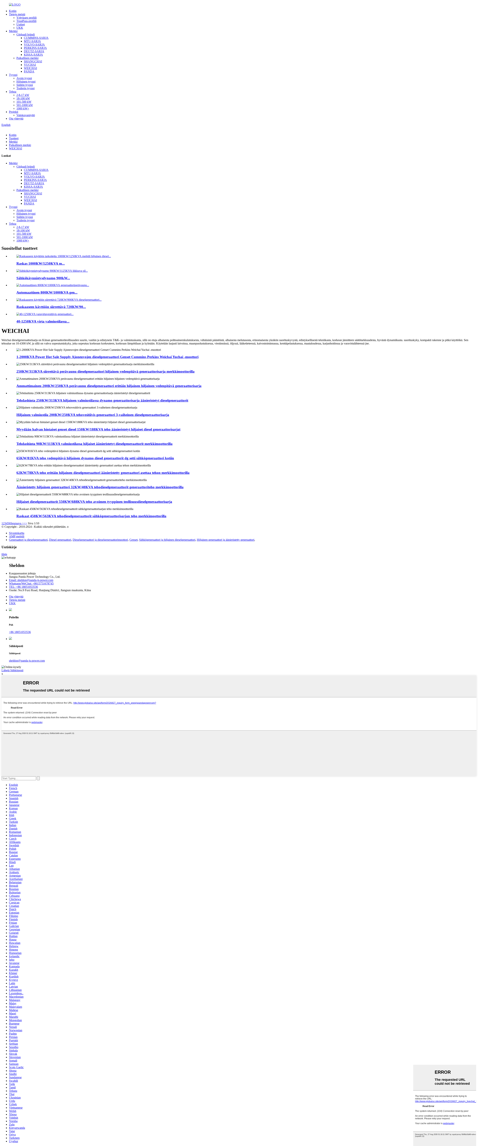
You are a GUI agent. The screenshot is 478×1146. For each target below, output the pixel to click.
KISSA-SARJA (33, 54)
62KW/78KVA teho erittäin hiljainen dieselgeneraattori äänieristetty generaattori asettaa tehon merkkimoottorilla (103, 473)
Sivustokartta (16, 533)
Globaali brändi (25, 34)
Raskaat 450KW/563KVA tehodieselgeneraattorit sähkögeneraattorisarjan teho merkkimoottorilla (91, 516)
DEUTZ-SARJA (34, 51)
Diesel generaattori (60, 539)
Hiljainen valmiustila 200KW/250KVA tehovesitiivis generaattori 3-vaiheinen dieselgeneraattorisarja (92, 415)
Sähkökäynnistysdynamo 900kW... (43, 278)
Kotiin (12, 11)
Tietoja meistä (17, 14)
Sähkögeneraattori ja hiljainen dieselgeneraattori (167, 539)
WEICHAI (30, 68)
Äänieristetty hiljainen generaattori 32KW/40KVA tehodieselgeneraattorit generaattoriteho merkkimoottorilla (100, 487)
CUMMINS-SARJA (36, 37)
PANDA (29, 71)
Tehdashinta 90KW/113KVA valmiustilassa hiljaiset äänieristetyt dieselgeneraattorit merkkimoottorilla (94, 444)
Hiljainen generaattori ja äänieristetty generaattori (225, 539)
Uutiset (20, 24)
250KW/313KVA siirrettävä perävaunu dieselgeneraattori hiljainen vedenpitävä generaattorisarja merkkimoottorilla (105, 371)
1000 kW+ (22, 108)
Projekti (13, 111)
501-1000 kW (24, 105)
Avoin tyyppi (24, 78)
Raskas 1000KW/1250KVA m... (40, 263)
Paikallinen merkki (27, 58)
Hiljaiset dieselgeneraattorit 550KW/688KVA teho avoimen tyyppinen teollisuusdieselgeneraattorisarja (94, 502)
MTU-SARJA (32, 41)
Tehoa (12, 91)
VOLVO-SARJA (34, 44)
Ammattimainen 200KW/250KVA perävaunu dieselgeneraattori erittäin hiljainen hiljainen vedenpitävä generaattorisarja (108, 386)
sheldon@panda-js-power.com (27, 660)
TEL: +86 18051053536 (23, 586)
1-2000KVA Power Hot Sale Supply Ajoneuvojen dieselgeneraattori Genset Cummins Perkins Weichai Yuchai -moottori (107, 357)
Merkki (13, 31)
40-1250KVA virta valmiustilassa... (42, 321)
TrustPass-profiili (26, 21)
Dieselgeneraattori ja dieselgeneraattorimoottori (100, 539)
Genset (133, 539)
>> (25, 523)
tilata (4, 554)
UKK (19, 27)
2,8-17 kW (22, 95)
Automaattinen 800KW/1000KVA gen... (46, 292)
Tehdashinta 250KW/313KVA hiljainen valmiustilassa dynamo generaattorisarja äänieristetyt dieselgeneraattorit (102, 400)
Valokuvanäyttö (25, 115)
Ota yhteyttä (16, 118)
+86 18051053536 (20, 632)
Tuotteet (13, 138)
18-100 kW (23, 98)
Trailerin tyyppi (25, 88)
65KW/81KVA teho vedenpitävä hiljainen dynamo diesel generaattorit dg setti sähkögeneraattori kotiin (95, 458)
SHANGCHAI (33, 61)
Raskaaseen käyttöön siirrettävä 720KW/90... (51, 307)
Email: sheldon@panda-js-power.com (31, 580)
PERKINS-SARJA (35, 48)
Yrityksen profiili (26, 17)
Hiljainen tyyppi (25, 81)
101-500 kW (23, 101)
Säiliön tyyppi (24, 84)
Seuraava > (17, 523)
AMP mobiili (16, 536)
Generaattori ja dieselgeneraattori (28, 539)
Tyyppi (13, 74)
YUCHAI (30, 64)
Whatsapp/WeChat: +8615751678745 (31, 583)
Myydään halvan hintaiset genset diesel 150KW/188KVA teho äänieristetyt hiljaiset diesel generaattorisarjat (98, 429)
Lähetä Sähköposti (12, 670)
